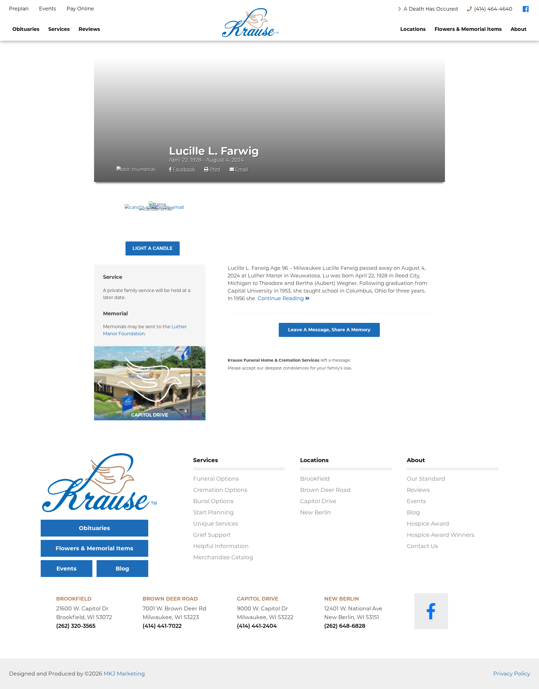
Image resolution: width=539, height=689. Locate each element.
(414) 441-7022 (162, 626)
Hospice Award (428, 523)
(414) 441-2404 (257, 626)
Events (48, 9)
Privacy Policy (511, 673)
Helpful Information (221, 546)
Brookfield (315, 478)
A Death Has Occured (430, 9)
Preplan (19, 9)
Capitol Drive (318, 501)
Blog (122, 568)
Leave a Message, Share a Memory (329, 329)
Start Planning (213, 512)
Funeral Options (216, 478)
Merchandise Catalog (223, 557)
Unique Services (215, 523)
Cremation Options (220, 490)
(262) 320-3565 (75, 626)
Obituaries (25, 29)
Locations (413, 29)
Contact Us (422, 546)
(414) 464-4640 (493, 9)
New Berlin (315, 512)
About (519, 29)
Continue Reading (281, 298)
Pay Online (80, 9)
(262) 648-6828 (345, 626)
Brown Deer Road (325, 490)
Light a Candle (153, 248)
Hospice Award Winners (440, 534)
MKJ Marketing (124, 673)
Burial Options (213, 501)
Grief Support (212, 534)
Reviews (89, 29)
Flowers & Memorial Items (468, 29)
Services (59, 29)
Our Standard (426, 478)
